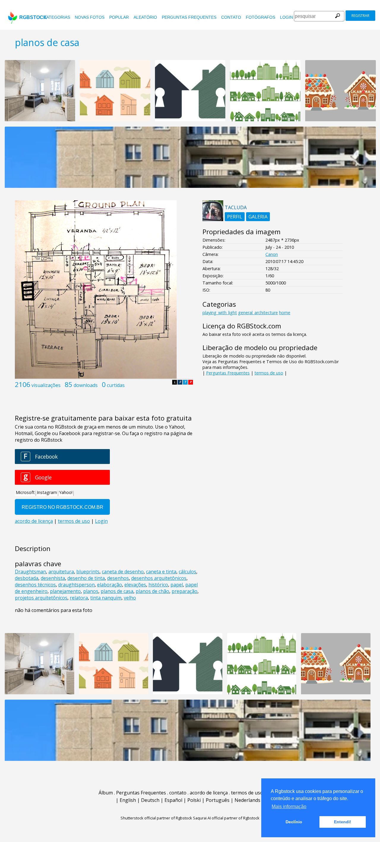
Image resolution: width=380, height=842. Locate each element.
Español (173, 800)
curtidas (116, 385)
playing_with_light (219, 312)
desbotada (26, 578)
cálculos (187, 571)
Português (217, 800)
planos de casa (117, 591)
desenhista (53, 578)
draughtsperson (76, 584)
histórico (158, 584)
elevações (135, 584)
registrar (360, 15)
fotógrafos (260, 17)
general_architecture (258, 312)
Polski (194, 800)
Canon (271, 254)
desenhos (118, 578)
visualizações (46, 385)
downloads (86, 385)
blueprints (87, 571)
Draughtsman (30, 571)
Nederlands (247, 800)
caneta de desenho (123, 571)
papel (176, 584)
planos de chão (152, 591)
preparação (184, 591)
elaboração (109, 584)
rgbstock (33, 17)
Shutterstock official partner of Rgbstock (156, 818)
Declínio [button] (294, 821)
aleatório (145, 17)
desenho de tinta (86, 578)
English (128, 800)
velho (130, 597)
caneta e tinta (161, 571)
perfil (234, 216)
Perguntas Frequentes (189, 17)
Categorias (56, 17)
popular (119, 17)
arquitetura (61, 571)
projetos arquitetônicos (41, 597)
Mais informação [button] (289, 806)
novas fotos (89, 17)
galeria (257, 216)
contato (231, 17)
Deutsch (150, 800)
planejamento (65, 591)
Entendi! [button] (342, 821)
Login (286, 17)
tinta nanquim (105, 597)
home (284, 312)
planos (90, 591)
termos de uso (268, 373)
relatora (79, 597)
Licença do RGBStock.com (241, 325)
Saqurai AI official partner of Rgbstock (226, 818)
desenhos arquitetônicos (158, 578)
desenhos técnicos (35, 584)
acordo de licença (209, 792)
